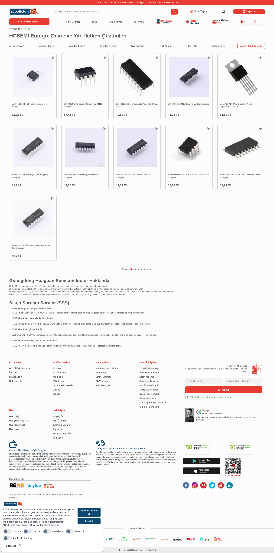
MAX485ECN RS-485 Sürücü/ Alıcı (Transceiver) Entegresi (188, 176)
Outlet (56, 389)
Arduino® (58, 376)
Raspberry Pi (59, 372)
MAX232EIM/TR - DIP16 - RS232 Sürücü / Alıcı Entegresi (240, 176)
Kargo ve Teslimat (149, 381)
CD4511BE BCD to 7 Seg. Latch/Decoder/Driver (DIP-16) (137, 105)
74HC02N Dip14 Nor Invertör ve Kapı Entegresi (188, 104)
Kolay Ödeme (146, 376)
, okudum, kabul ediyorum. (211, 397)
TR (245, 21)
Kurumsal (139, 21)
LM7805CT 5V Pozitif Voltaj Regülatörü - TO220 (30, 105)
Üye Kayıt (14, 429)
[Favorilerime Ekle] (52, 57)
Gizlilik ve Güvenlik (149, 385)
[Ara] (174, 12)
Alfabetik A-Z (16, 45)
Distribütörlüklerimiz (21, 368)
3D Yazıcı (57, 368)
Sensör (56, 393)
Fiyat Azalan (165, 45)
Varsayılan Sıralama (251, 45)
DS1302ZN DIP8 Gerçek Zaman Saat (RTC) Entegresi (83, 105)
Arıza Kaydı (115, 21)
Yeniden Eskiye (77, 45)
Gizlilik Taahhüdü (149, 406)
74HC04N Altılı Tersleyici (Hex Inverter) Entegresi (81, 176)
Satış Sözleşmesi (148, 389)
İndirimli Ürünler (62, 424)
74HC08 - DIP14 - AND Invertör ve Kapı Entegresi (133, 176)
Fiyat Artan (137, 45)
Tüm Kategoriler (62, 433)
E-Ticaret (128, 550)
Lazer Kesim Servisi (63, 385)
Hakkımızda (15, 381)
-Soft (120, 550)
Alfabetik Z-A (46, 45)
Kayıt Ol (224, 389)
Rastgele (192, 45)
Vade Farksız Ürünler (107, 368)
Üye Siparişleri (17, 424)
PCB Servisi (58, 381)
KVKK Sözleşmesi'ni (198, 397)
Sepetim (57, 429)
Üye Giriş (14, 416)
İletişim (13, 372)
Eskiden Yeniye (108, 45)
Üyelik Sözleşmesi (149, 393)
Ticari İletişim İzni (149, 368)
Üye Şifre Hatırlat (19, 420)
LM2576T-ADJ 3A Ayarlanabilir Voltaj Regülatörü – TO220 (236, 105)
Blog (94, 21)
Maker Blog (15, 376)
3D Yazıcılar (102, 381)
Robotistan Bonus (149, 372)
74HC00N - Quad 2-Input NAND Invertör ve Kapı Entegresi (31, 246)
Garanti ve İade (147, 398)
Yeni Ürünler (73, 21)
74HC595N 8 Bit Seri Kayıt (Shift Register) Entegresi (30, 176)
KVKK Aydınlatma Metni (152, 402)
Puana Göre (218, 45)
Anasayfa (16, 29)
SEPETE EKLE (40, 114)
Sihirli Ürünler (103, 376)
